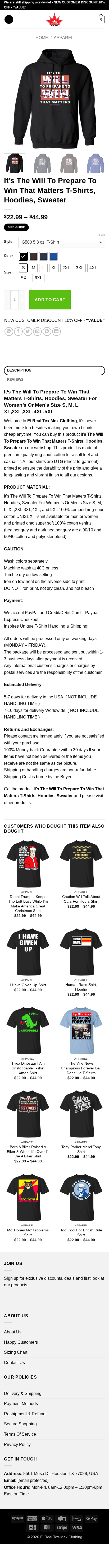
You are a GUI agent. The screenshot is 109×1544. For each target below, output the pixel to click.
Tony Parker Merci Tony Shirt (81, 1149)
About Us (12, 1332)
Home (41, 37)
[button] (8, 19)
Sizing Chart (15, 1352)
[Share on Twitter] (28, 331)
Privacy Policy (17, 1444)
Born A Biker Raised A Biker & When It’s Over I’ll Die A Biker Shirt (28, 1151)
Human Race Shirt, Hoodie (81, 987)
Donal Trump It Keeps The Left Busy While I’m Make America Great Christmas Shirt (28, 904)
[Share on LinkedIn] (56, 331)
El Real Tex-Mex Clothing (61, 1537)
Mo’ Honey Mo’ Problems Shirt (28, 1232)
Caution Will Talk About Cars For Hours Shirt (81, 899)
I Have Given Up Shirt (28, 985)
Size (7, 272)
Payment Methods (21, 1403)
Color (8, 256)
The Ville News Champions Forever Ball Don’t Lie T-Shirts (81, 1068)
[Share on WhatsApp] (8, 331)
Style (8, 242)
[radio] (23, 256)
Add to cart (50, 300)
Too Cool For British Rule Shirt (81, 1232)
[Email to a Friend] (37, 331)
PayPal (32, 612)
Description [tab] (19, 370)
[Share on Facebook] (18, 331)
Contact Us (14, 1362)
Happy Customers (21, 1342)
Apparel (64, 37)
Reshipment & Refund (25, 1414)
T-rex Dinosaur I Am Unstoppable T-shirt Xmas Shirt (28, 1068)
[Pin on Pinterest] (47, 331)
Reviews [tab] (15, 380)
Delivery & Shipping (23, 1393)
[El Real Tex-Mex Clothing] (54, 19)
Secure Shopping (20, 1424)
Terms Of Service (20, 1434)
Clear (100, 235)
